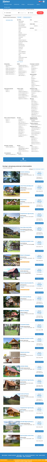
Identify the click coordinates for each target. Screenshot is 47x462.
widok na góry (34, 146)
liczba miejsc (32, 24)
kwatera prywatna (22, 35)
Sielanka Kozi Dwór (25, 352)
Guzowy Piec (22, 313)
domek (20, 28)
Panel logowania (27, 456)
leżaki (33, 82)
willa (19, 54)
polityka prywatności (30, 455)
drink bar (21, 90)
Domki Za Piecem (24, 394)
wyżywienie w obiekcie (23, 98)
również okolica (7, 15)
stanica (20, 50)
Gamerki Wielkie (23, 272)
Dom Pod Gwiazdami (25, 269)
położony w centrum (36, 143)
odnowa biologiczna (22, 40)
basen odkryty (34, 103)
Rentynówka (23, 199)
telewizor (33, 71)
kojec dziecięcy (22, 122)
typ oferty (19, 19)
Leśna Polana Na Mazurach (26, 185)
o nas (37, 455)
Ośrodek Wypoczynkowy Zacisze (28, 421)
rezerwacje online (9, 20)
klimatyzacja (34, 68)
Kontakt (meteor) (12, 455)
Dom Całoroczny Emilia (26, 227)
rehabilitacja (22, 74)
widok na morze (35, 151)
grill (32, 77)
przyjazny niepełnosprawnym (35, 121)
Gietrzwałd (22, 216)
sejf (32, 94)
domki (7, 66)
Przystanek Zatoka (24, 324)
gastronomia (21, 58)
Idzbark (21, 188)
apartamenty (9, 65)
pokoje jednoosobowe (10, 71)
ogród (33, 86)
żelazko (33, 72)
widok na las (34, 149)
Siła (21, 341)
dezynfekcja (21, 146)
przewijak (21, 133)
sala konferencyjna (35, 129)
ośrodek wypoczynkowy (23, 41)
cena (31, 19)
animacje (21, 119)
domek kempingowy (22, 27)
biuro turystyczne (22, 24)
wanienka (21, 136)
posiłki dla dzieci (22, 97)
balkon (33, 66)
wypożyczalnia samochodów (34, 96)
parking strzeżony (23, 71)
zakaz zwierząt (22, 75)
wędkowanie (34, 114)
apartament (21, 22)
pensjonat (20, 42)
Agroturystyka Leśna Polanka (27, 435)
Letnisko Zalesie (24, 366)
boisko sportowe (35, 104)
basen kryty (34, 101)
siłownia (8, 122)
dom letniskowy (21, 25)
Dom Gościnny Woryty (25, 296)
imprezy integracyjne (36, 127)
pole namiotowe (22, 45)
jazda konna (34, 107)
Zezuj (21, 244)
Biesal (21, 438)
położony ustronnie (35, 142)
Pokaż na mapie (23, 160)
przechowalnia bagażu (36, 91)
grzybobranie (34, 105)
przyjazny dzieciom (23, 135)
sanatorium (21, 47)
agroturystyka (21, 21)
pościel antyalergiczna (36, 124)
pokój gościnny (21, 44)
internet (21, 68)
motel (20, 38)
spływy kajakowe (35, 111)
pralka (8, 90)
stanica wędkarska (22, 51)
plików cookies (11, 459)
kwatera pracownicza (23, 34)
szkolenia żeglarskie (10, 146)
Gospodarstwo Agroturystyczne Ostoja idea (30, 213)
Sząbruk (21, 327)
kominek (33, 78)
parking (21, 69)
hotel (19, 31)
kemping (20, 32)
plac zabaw (21, 130)
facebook (5, 455)
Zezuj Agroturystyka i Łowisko (27, 241)
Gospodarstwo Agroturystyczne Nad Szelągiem (31, 380)
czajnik (33, 75)
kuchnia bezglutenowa (24, 92)
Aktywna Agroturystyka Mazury (28, 283)
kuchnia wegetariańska (24, 95)
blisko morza (34, 140)
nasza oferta (42, 455)
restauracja (21, 60)
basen (33, 100)
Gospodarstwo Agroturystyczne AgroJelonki (31, 407)
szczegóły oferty (39, 181)
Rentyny (21, 202)
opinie (42, 169)
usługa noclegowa (22, 53)
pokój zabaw (22, 132)
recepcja (33, 92)
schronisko (21, 48)
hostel (20, 29)
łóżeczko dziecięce (23, 124)
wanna (8, 91)
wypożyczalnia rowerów (36, 116)
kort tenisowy (34, 108)
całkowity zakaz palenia (24, 66)
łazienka (33, 69)
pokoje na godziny (35, 90)
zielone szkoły (34, 134)
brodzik (21, 120)
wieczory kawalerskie (36, 132)
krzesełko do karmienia (24, 123)
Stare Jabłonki (23, 286)
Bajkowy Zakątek (24, 310)
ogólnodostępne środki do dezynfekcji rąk (24, 149)
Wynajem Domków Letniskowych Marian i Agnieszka (33, 338)
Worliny (21, 258)
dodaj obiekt (19, 456)
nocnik (20, 126)
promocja (32, 28)
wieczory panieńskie (35, 133)
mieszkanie (21, 37)
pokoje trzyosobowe (10, 72)
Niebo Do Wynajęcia (25, 255)
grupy (20, 154)
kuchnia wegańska (23, 94)
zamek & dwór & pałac (23, 57)
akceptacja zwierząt (23, 65)
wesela (33, 130)
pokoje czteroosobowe (11, 68)
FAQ (23, 455)
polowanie (34, 110)
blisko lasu (34, 139)
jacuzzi (8, 119)
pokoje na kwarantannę (24, 150)
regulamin (19, 455)
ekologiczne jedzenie (23, 91)
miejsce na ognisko (35, 85)
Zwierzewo (22, 383)
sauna (7, 120)
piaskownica (22, 129)
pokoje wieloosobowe (10, 74)
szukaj (40, 12)
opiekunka (21, 127)
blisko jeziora (34, 138)
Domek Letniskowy (25, 172)
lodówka (33, 84)
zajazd (20, 55)
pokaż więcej (19, 61)
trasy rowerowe (35, 113)
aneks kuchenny (35, 65)
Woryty (21, 175)
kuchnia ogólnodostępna (35, 80)
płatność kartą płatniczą (11, 154)
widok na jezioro (35, 148)
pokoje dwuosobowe (10, 69)
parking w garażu (23, 72)
